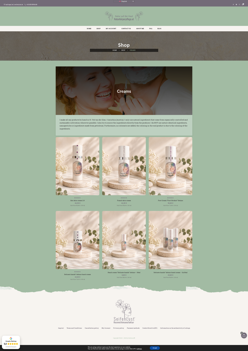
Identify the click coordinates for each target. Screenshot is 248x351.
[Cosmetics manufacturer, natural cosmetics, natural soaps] (124, 16)
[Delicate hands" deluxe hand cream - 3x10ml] (170, 240)
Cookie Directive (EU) (149, 328)
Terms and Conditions (74, 328)
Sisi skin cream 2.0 (77, 200)
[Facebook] (233, 4)
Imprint (61, 328)
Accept (155, 348)
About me (140, 28)
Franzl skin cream (124, 200)
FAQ (150, 28)
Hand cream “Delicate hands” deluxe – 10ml (124, 272)
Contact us (126, 28)
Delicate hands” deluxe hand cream (77, 274)
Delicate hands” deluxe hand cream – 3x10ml (170, 272)
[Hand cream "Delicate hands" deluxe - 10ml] (124, 240)
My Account (106, 328)
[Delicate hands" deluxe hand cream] (77, 240)
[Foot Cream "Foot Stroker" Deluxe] (170, 166)
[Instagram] (236, 4)
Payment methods (133, 328)
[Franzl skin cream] (124, 166)
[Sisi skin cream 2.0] (77, 166)
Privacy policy (118, 328)
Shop (98, 28)
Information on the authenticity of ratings (175, 328)
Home (89, 28)
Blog (159, 28)
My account (111, 28)
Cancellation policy (92, 328)
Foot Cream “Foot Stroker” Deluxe (170, 200)
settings (139, 349)
